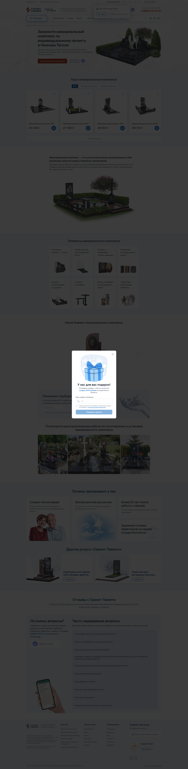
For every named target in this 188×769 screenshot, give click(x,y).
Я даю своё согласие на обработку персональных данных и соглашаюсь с (95, 406)
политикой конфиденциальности (97, 407)
